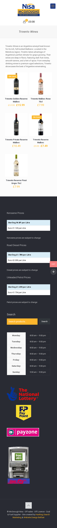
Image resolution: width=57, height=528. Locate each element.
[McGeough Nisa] (28, 9)
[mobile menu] (52, 6)
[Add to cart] (24, 76)
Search (11, 314)
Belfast (41, 517)
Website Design (31, 517)
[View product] (24, 80)
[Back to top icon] (28, 505)
